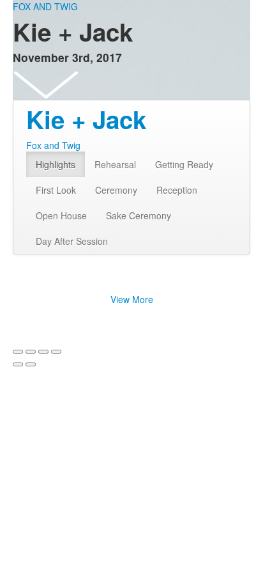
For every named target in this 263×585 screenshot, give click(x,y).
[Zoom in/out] (56, 352)
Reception (176, 189)
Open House (61, 215)
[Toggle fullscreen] (43, 352)
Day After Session (72, 241)
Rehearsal (115, 164)
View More (131, 299)
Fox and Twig (53, 145)
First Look (56, 189)
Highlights (55, 164)
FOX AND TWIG (45, 6)
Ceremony (116, 189)
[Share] (31, 352)
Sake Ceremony (138, 215)
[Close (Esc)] (18, 352)
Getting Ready (184, 164)
